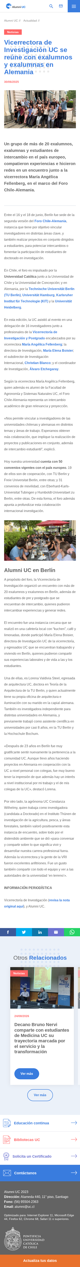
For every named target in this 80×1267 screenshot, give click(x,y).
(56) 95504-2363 (26, 1201)
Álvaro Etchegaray (44, 369)
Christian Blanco (38, 363)
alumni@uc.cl (24, 1206)
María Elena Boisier (58, 350)
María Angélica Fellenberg (42, 344)
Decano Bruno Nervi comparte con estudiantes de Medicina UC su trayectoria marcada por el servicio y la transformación (41, 1038)
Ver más (27, 1073)
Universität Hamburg (38, 295)
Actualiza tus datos (40, 1260)
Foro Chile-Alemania (50, 221)
